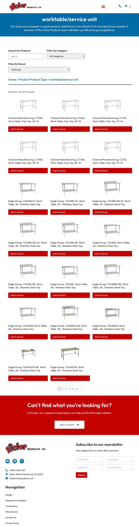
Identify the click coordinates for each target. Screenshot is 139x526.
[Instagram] (22, 461)
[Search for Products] (26, 56)
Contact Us (10, 517)
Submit (81, 475)
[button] (103, 6)
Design (8, 494)
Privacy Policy (12, 523)
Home (12, 79)
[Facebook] (7, 461)
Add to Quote (16, 129)
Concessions (11, 506)
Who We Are (11, 511)
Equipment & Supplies (15, 500)
